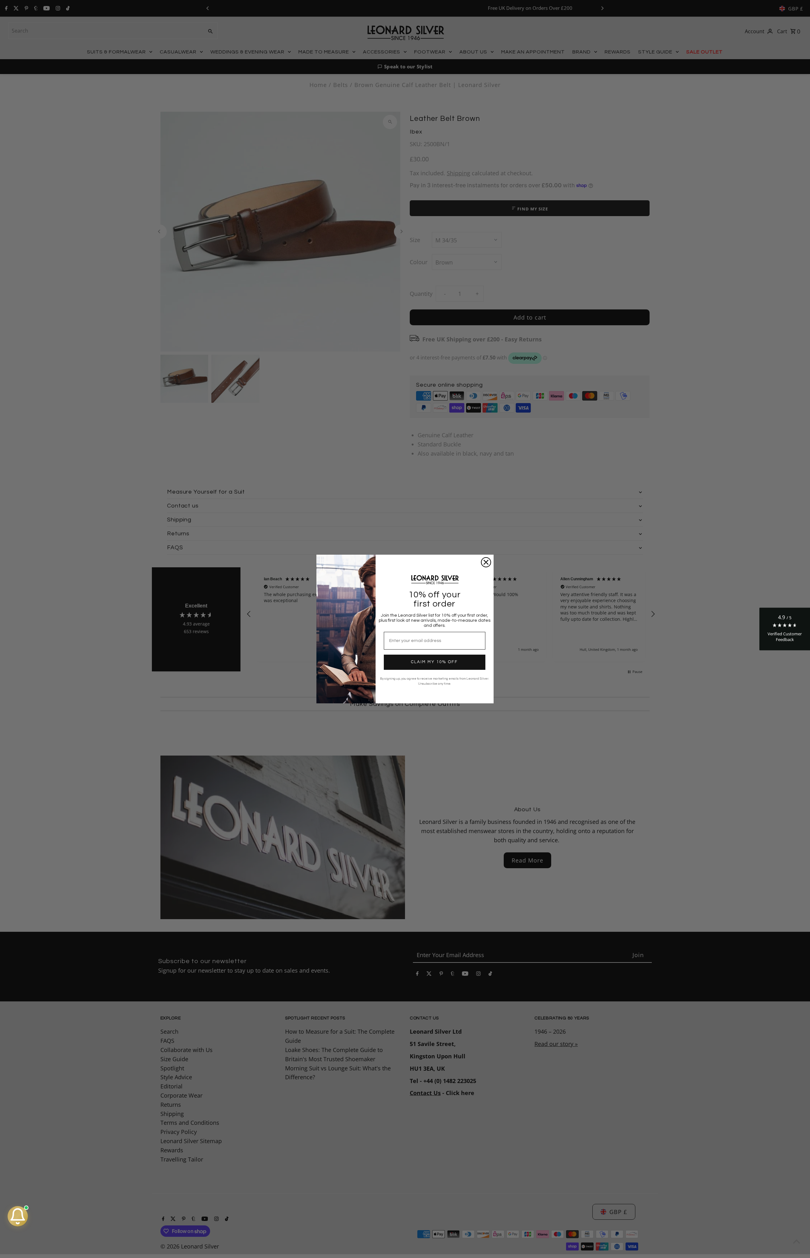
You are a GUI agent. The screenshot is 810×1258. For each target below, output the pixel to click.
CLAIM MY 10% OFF (434, 662)
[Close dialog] (486, 562)
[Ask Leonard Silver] (18, 1216)
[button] (784, 629)
